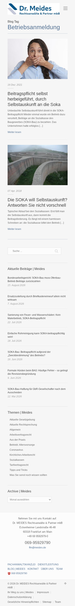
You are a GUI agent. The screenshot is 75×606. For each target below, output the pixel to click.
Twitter (37, 555)
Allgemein (15, 429)
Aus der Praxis (17, 439)
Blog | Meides (16, 569)
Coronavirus (16, 449)
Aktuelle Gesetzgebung (22, 419)
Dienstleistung (48, 564)
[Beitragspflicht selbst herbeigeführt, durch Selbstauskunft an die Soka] (38, 59)
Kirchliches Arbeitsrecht (22, 454)
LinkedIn (44, 555)
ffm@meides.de (37, 547)
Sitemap (46, 602)
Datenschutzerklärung (20, 597)
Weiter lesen (14, 132)
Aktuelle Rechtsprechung (23, 424)
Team (59, 569)
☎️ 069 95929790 (17, 573)
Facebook (30, 555)
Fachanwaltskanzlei (21, 564)
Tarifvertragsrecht (19, 465)
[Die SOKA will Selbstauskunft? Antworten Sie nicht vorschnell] (38, 165)
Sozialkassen (17, 460)
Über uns (47, 569)
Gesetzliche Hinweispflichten (23, 602)
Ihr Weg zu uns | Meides (21, 592)
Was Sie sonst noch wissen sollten (28, 475)
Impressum (43, 592)
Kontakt (33, 569)
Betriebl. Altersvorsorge (22, 444)
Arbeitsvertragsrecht (20, 434)
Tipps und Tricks (18, 470)
